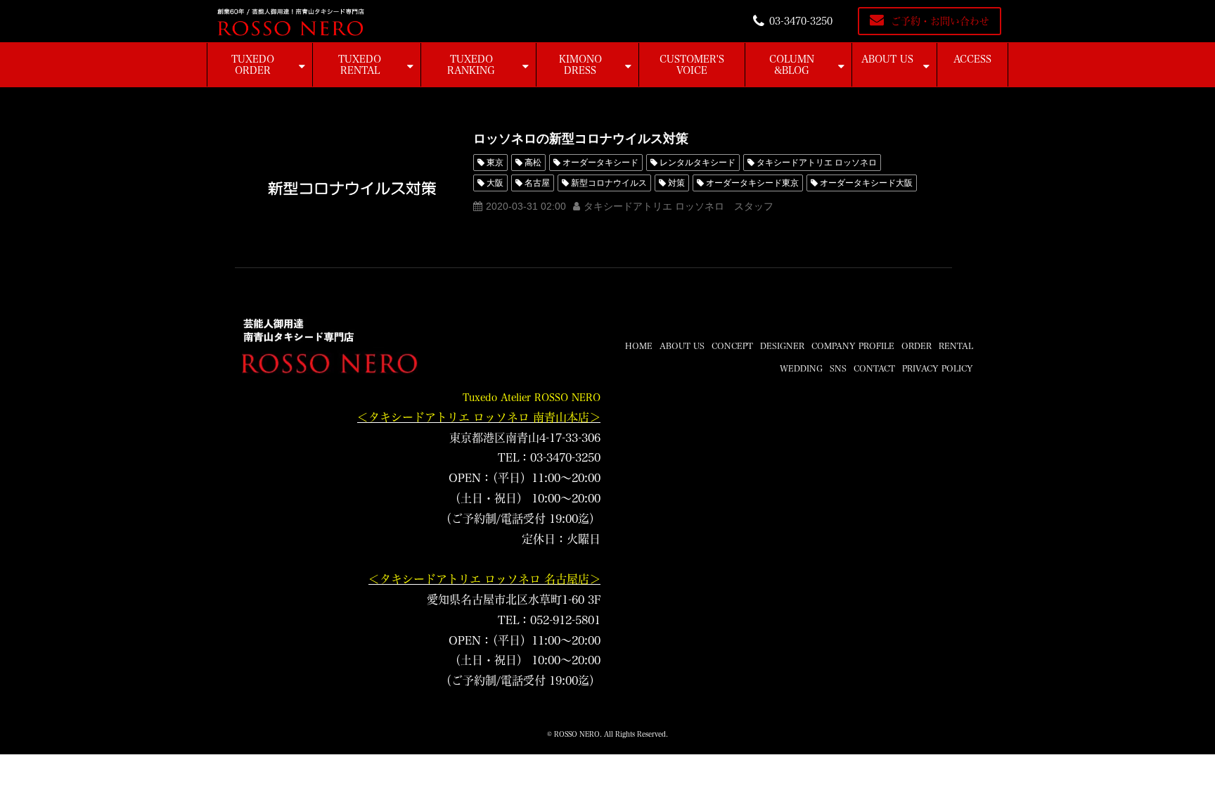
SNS (838, 368)
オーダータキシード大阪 (866, 183)
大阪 (495, 183)
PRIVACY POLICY (937, 368)
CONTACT (874, 368)
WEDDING (801, 368)
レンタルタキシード (697, 162)
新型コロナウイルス (609, 183)
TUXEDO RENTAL (359, 64)
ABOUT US (887, 59)
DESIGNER (782, 345)
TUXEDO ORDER (252, 64)
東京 (495, 162)
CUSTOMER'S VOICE (692, 64)
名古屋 (537, 183)
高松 (533, 162)
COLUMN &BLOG (791, 64)
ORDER (916, 345)
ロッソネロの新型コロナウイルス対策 (580, 139)
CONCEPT (732, 345)
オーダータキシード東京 (752, 183)
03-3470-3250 (800, 21)
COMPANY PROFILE (852, 345)
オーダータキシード (600, 162)
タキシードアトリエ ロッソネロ (817, 162)
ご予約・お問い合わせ (940, 21)
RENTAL (956, 345)
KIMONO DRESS (580, 64)
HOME (638, 345)
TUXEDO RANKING (471, 64)
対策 (676, 183)
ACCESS (972, 59)
